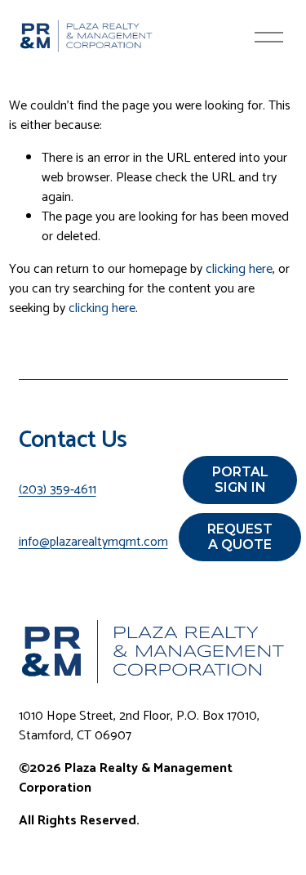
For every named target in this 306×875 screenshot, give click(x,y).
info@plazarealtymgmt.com (93, 542)
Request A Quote (240, 536)
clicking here (239, 269)
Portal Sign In (240, 479)
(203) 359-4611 (57, 490)
